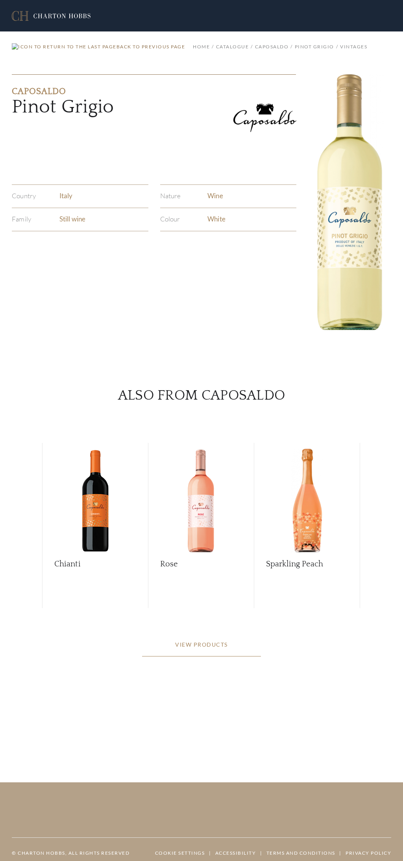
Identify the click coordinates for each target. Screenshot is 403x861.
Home (201, 47)
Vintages (353, 47)
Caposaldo (271, 47)
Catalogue (232, 47)
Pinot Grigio (314, 47)
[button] (51, 16)
